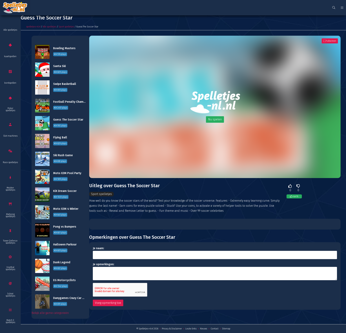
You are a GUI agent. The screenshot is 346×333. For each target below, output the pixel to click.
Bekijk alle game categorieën (50, 313)
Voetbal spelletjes (10, 268)
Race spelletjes (10, 162)
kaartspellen (10, 56)
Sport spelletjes (66, 26)
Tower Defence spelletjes (10, 241)
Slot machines (10, 136)
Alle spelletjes (10, 30)
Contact (214, 328)
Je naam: (98, 248)
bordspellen (10, 83)
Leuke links (190, 328)
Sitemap (226, 328)
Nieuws (203, 328)
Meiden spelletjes (10, 189)
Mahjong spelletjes (10, 215)
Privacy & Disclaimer (172, 328)
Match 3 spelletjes (10, 321)
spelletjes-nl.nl (33, 26)
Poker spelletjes (10, 109)
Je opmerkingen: (103, 264)
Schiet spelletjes (10, 294)
